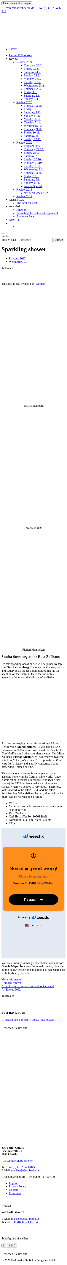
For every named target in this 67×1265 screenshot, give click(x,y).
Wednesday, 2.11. (34, 169)
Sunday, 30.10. (33, 159)
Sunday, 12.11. (32, 139)
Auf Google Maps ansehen (17, 1160)
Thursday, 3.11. (33, 172)
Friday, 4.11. (31, 176)
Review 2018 (24, 189)
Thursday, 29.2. (33, 88)
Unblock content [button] (11, 982)
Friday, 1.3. (30, 92)
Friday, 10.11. (32, 132)
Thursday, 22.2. (33, 65)
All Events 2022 (11, 989)
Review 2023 (24, 102)
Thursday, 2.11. (33, 105)
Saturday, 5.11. (32, 179)
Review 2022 (24, 142)
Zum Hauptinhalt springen (17, 3)
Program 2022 (32, 145)
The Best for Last (26, 203)
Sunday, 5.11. (32, 115)
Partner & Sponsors (20, 55)
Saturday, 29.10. (33, 156)
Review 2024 (24, 62)
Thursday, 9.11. (33, 129)
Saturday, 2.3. (32, 95)
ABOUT (14, 219)
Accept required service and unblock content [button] (27, 986)
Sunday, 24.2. (32, 75)
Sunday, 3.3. (31, 99)
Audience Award (26, 216)
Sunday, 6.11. (32, 182)
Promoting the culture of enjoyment (37, 213)
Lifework (21, 209)
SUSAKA (53, 1019)
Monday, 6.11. (32, 119)
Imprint (13, 1183)
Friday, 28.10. (32, 152)
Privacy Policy (17, 1186)
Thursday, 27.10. (34, 149)
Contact (13, 1189)
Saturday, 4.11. (32, 112)
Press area (15, 1193)
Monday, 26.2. (32, 78)
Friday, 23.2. (31, 68)
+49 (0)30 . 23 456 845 (21, 1167)
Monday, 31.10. (33, 162)
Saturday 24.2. (32, 72)
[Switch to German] (18, 226)
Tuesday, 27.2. (32, 82)
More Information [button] (11, 979)
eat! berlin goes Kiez (36, 192)
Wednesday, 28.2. (34, 85)
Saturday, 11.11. (33, 135)
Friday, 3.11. (31, 109)
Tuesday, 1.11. (32, 166)
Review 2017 (24, 196)
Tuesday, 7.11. (32, 122)
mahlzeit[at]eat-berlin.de (25, 1170)
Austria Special (33, 186)
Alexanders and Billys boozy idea (23, 1019)
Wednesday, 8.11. (34, 125)
